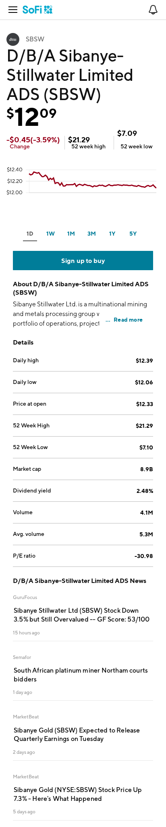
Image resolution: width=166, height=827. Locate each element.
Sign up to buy (83, 261)
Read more (128, 319)
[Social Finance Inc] (37, 9)
